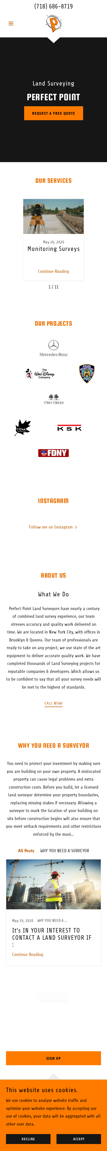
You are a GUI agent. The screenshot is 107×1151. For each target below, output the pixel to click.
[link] (53, 23)
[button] (13, 23)
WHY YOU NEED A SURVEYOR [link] (64, 850)
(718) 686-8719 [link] (53, 6)
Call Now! (54, 703)
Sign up (53, 1058)
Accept (79, 1139)
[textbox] (53, 1037)
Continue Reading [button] (53, 271)
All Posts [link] (26, 850)
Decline (28, 1139)
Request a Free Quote (53, 113)
